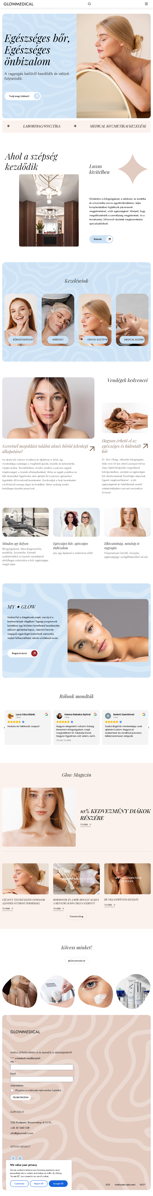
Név (13, 1061)
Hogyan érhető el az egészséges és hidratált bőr (121, 446)
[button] (146, 4)
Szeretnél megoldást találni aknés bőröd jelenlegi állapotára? (45, 448)
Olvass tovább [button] (15, 740)
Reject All (38, 1183)
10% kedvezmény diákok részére (115, 814)
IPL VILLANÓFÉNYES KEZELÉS (121, 899)
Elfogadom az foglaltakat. (38, 1090)
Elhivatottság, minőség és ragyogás (121, 545)
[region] (39, 1175)
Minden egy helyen (15, 543)
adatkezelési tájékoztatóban (40, 1090)
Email (13, 1073)
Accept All (58, 1183)
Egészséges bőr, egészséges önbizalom (70, 545)
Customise (19, 1183)
